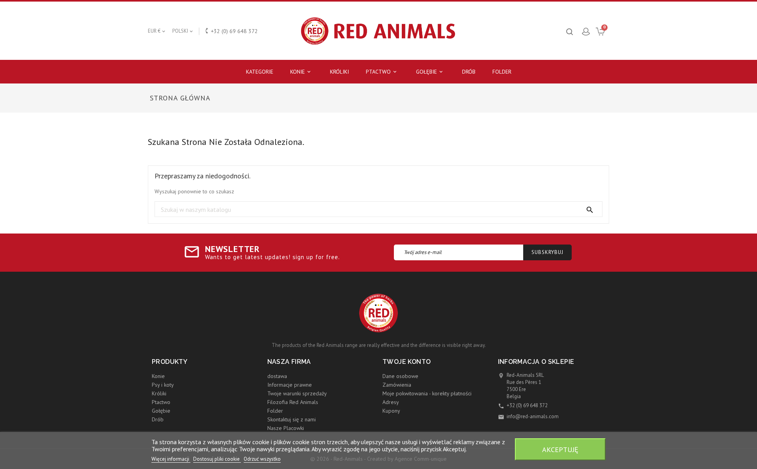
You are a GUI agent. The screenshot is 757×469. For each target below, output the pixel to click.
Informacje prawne (289, 384)
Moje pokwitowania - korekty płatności (427, 393)
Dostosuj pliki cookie (217, 459)
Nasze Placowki (285, 428)
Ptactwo (382, 71)
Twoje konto (406, 361)
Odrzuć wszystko (262, 459)
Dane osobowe (400, 376)
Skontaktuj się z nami (291, 419)
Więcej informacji (170, 459)
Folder (501, 71)
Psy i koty (163, 384)
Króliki (339, 71)
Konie (301, 71)
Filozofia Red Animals (292, 402)
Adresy (390, 402)
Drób (468, 71)
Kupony (391, 410)
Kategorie (259, 71)
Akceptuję (560, 449)
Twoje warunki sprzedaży (297, 393)
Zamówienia (396, 384)
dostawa (277, 376)
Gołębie (430, 71)
